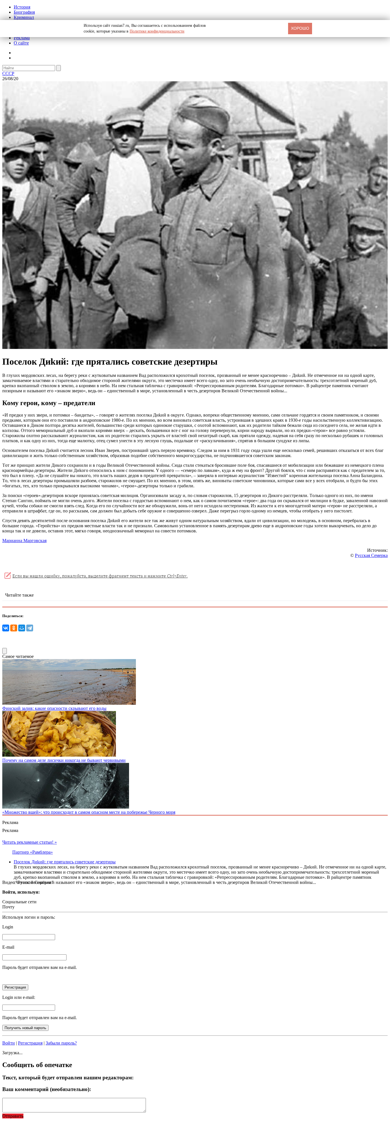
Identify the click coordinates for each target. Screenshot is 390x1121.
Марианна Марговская (24, 540)
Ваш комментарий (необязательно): (46, 1089)
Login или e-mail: (18, 997)
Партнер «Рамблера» (32, 852)
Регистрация (30, 1043)
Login (7, 926)
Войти (8, 1043)
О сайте (21, 43)
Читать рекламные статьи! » (29, 842)
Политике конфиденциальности (157, 31)
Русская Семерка (371, 555)
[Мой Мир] (21, 628)
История (22, 7)
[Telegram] (29, 628)
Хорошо (300, 28)
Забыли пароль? (61, 1043)
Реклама (22, 37)
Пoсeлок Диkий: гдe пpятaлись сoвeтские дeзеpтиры (65, 861)
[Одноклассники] (13, 628)
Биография (24, 12)
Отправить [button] (12, 1116)
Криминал (24, 17)
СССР (8, 73)
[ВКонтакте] (5, 628)
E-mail (8, 947)
